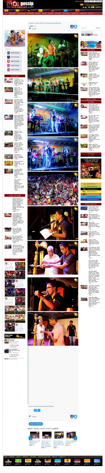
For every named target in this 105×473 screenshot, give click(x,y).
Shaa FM (69, 10)
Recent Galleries (14, 259)
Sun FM (44, 10)
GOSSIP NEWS (12, 13)
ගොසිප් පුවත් (15, 76)
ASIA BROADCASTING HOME (44, 456)
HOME (6, 13)
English (87, 1)
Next (75, 438)
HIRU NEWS (38, 13)
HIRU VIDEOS (58, 13)
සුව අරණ (91, 102)
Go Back (34, 28)
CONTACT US (91, 13)
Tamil (93, 1)
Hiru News (99, 1)
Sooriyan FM (57, 10)
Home (5, 456)
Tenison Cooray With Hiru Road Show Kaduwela (45, 23)
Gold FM (33, 10)
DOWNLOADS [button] (75, 13)
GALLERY (44, 13)
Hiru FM (21, 10)
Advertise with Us (79, 1)
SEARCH (98, 28)
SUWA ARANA (30, 13)
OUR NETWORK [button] (65, 13)
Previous (30, 438)
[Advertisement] (91, 332)
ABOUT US (54, 456)
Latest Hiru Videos (91, 99)
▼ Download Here (13, 345)
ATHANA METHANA (21, 13)
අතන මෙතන (91, 50)
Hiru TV (10, 10)
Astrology (50, 13)
